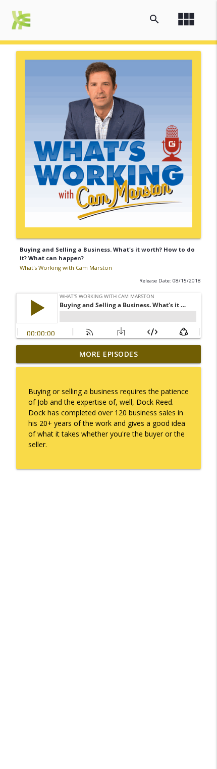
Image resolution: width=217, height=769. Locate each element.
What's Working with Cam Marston (66, 267)
